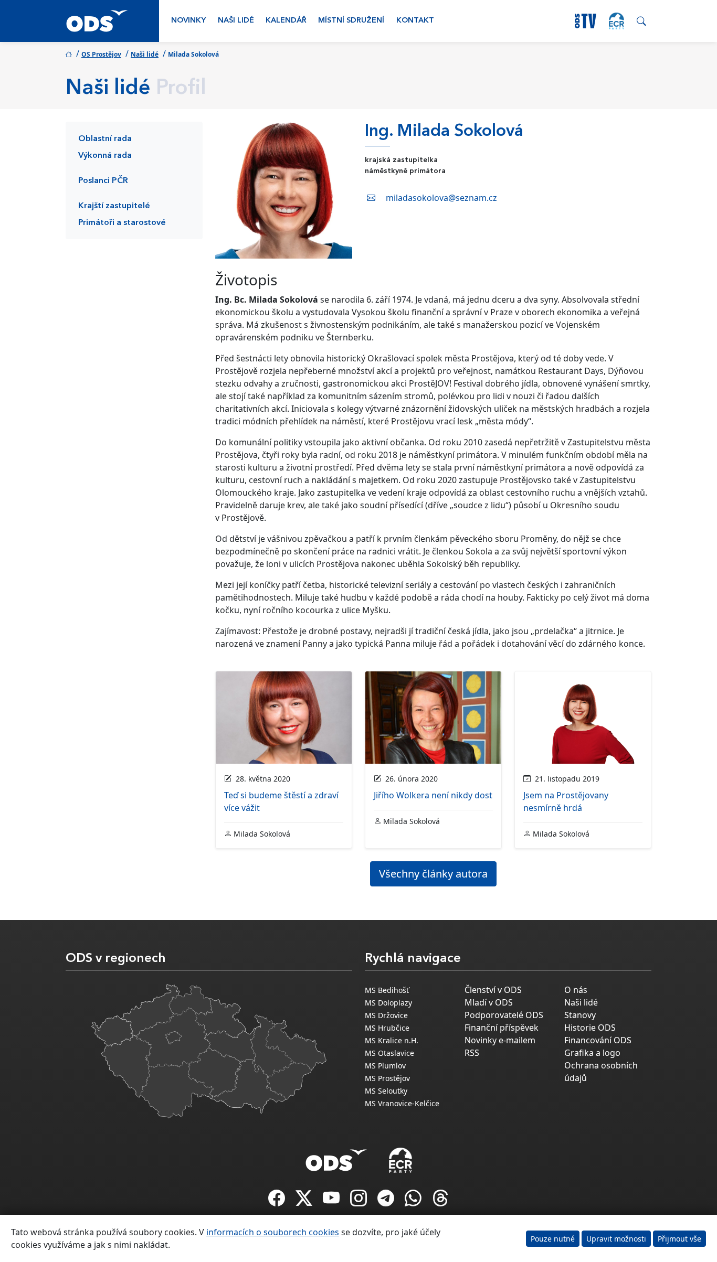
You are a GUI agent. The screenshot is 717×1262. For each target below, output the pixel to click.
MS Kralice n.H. (391, 1040)
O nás (575, 990)
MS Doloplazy (388, 1003)
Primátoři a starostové (122, 223)
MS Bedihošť (387, 990)
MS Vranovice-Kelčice (402, 1103)
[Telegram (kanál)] (386, 1201)
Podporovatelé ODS (504, 1015)
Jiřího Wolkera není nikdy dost (433, 795)
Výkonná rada (105, 156)
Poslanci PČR (103, 181)
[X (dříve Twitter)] (305, 1201)
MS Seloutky (386, 1091)
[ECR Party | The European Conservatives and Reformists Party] (616, 21)
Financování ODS (597, 1040)
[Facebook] (277, 1201)
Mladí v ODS (489, 1002)
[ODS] (336, 1157)
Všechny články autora (433, 874)
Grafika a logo (592, 1052)
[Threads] (440, 1201)
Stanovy (580, 1015)
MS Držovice (386, 1015)
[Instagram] (359, 1201)
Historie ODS (590, 1027)
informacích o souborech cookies (272, 1232)
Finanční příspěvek (502, 1027)
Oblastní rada (105, 139)
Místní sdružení (351, 21)
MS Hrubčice (387, 1028)
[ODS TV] (332, 1201)
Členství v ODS (493, 990)
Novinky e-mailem (500, 1040)
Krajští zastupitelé (114, 206)
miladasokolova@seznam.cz (441, 198)
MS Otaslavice (389, 1053)
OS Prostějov (101, 54)
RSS (472, 1052)
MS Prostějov (387, 1078)
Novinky (188, 21)
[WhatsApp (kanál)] (414, 1201)
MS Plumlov (385, 1066)
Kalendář (286, 21)
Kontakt (415, 21)
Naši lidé (236, 21)
